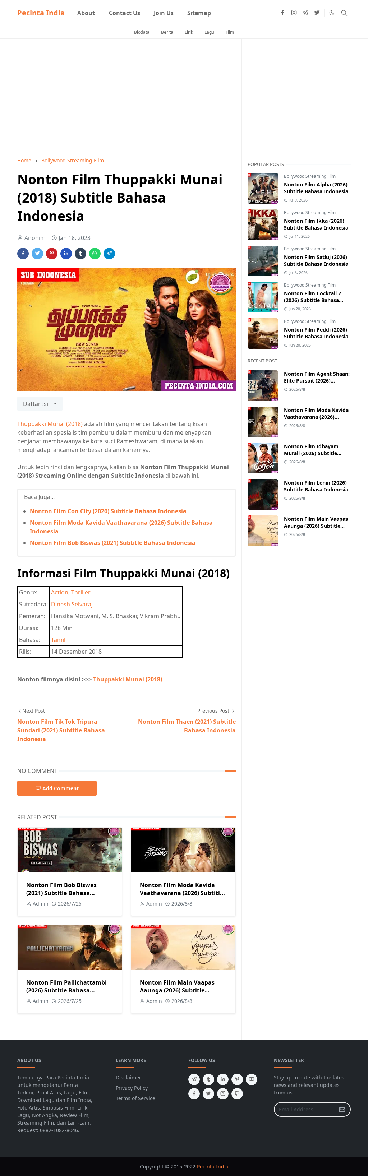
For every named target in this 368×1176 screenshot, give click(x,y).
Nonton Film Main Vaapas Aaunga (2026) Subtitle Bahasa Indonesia (177, 990)
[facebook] (282, 13)
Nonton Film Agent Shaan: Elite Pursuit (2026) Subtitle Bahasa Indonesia (317, 380)
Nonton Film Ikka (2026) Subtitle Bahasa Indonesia (316, 224)
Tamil (58, 640)
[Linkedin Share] (66, 253)
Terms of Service (135, 1098)
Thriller (81, 592)
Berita (167, 32)
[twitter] (317, 13)
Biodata (142, 32)
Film (230, 32)
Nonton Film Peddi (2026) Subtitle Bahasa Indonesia (316, 333)
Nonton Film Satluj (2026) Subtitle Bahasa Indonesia (316, 260)
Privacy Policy (132, 1087)
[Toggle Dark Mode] (332, 13)
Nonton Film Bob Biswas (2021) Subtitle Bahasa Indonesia (113, 543)
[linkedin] (223, 1079)
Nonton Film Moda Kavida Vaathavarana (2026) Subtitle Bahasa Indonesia (181, 893)
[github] (237, 1093)
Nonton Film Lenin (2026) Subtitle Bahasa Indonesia (316, 486)
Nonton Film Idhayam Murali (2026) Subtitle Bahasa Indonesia (311, 453)
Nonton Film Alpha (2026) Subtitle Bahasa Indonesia (316, 188)
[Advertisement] (126, 97)
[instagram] (294, 13)
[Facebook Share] (23, 253)
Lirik (189, 32)
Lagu (209, 32)
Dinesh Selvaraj (72, 604)
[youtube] (251, 1079)
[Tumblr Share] (80, 253)
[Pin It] (52, 253)
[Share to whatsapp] (95, 253)
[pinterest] (237, 1079)
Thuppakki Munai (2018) (50, 424)
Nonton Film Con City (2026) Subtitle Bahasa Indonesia (108, 511)
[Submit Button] (342, 1109)
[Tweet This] (37, 253)
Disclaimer (128, 1077)
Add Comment (60, 788)
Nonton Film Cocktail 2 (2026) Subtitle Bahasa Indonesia (312, 300)
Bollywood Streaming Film (310, 176)
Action (59, 592)
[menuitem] (86, 13)
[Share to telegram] (109, 253)
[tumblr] (208, 1079)
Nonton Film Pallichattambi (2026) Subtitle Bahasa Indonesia (66, 990)
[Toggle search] (344, 12)
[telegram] (305, 13)
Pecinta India (41, 13)
